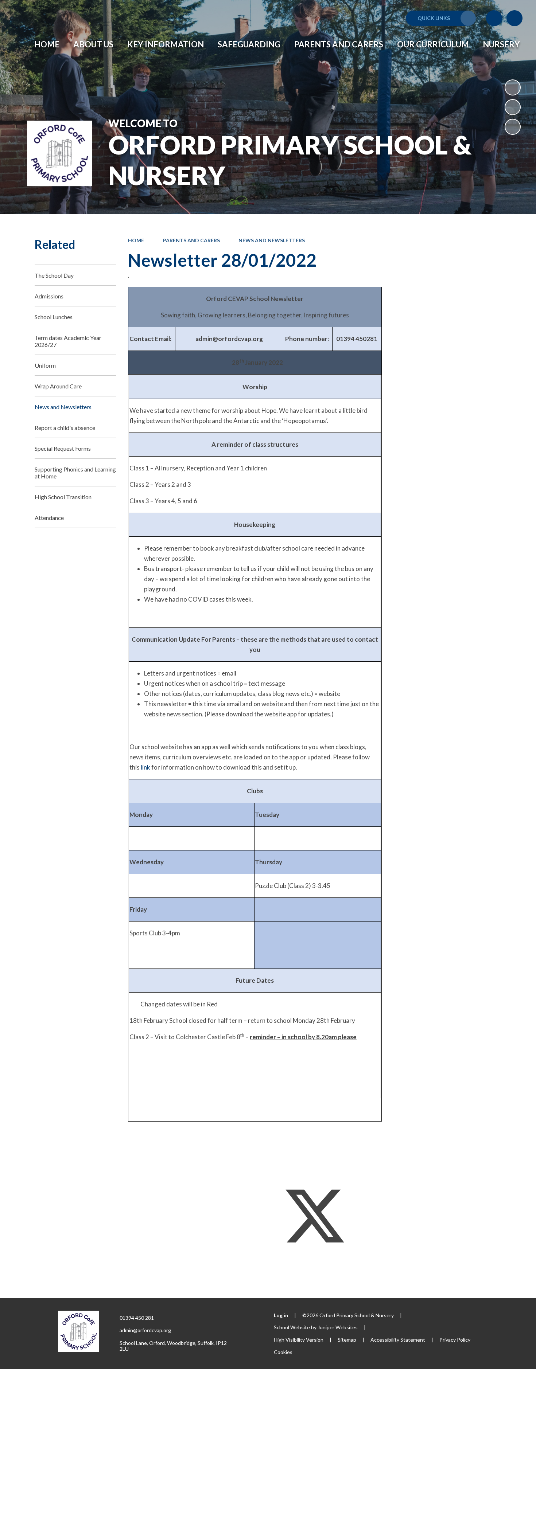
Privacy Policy (454, 1340)
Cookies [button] (283, 1352)
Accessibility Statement (397, 1340)
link (145, 767)
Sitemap (347, 1340)
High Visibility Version (298, 1340)
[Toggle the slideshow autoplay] (513, 87)
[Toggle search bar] (514, 18)
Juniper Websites (338, 1327)
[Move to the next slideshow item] (513, 127)
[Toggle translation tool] (494, 18)
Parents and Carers (191, 240)
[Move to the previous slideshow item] (513, 107)
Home (136, 240)
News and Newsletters (271, 240)
